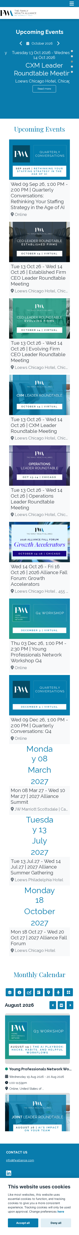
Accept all (23, 1223)
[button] (71, 51)
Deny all (56, 1223)
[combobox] (10, 992)
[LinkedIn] (8, 1174)
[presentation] (21, 43)
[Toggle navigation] (71, 3)
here (61, 1211)
